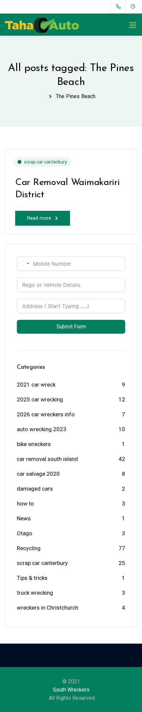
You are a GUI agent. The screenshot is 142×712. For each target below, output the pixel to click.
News (24, 518)
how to (25, 503)
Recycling (29, 548)
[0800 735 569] (120, 6)
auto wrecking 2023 (41, 429)
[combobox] (24, 264)
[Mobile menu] (133, 25)
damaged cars (35, 488)
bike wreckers (34, 444)
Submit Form (71, 326)
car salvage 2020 (38, 473)
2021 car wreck (36, 384)
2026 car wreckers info (46, 414)
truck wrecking (35, 592)
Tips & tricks (32, 578)
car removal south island (47, 459)
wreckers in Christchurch (47, 607)
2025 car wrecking (40, 399)
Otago (24, 533)
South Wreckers (71, 690)
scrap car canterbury (45, 162)
